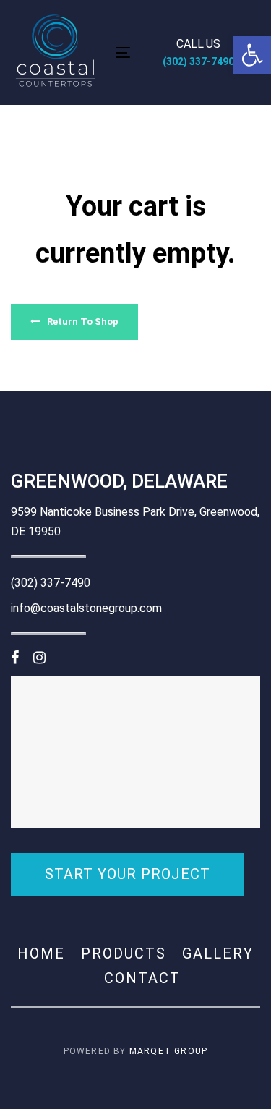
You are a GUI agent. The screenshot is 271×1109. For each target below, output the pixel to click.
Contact (142, 978)
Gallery (218, 953)
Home (41, 953)
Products (123, 953)
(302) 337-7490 (50, 583)
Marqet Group (168, 1051)
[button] (252, 55)
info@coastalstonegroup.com (86, 608)
